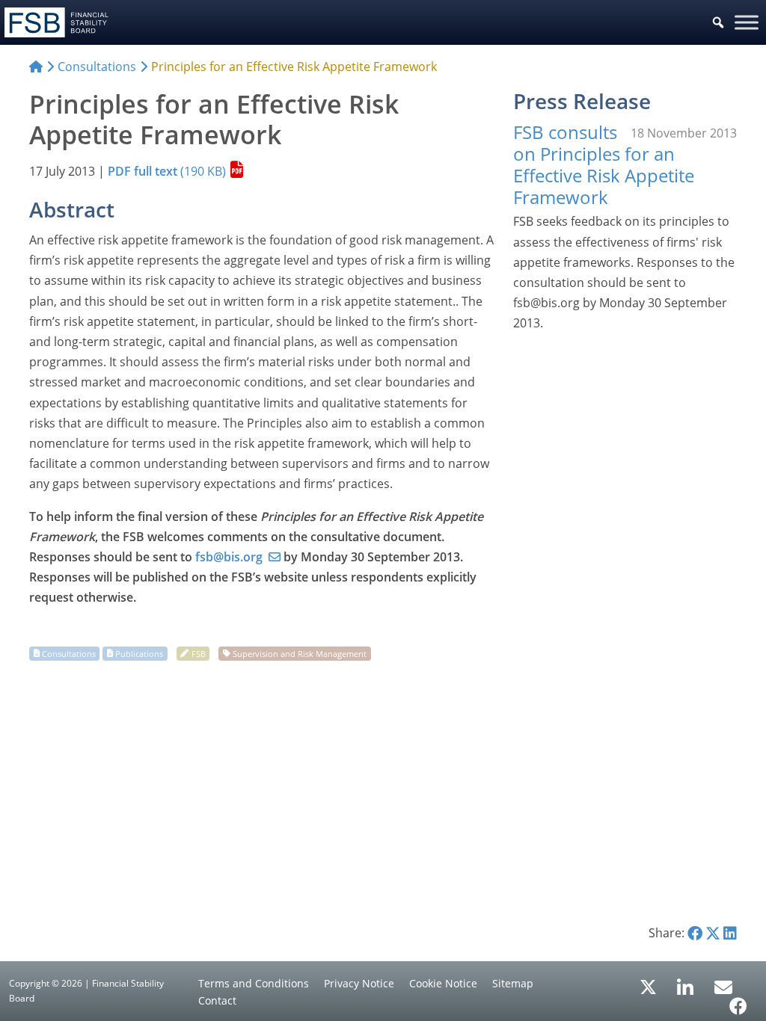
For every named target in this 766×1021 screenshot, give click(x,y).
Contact (217, 1000)
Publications (139, 652)
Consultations (69, 652)
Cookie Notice (443, 983)
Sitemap (512, 983)
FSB (199, 652)
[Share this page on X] (712, 933)
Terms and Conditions (253, 983)
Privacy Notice (359, 983)
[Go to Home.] (36, 66)
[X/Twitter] (648, 985)
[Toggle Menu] (747, 22)
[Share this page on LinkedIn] (730, 933)
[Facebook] (738, 1000)
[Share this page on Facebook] (694, 933)
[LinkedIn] (686, 982)
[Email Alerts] (723, 985)
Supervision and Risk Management (300, 652)
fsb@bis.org (229, 557)
